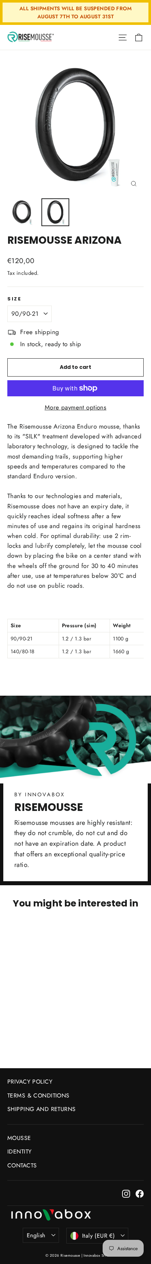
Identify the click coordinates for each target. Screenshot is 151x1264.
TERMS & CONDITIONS (38, 1095)
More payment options (76, 407)
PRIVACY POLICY (29, 1081)
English (36, 1235)
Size (14, 299)
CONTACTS (22, 1165)
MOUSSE (19, 1138)
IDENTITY (19, 1151)
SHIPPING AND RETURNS (41, 1109)
